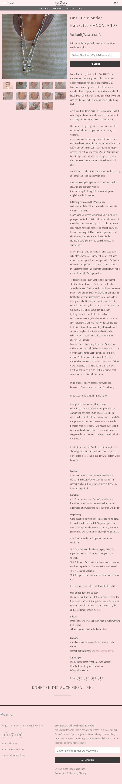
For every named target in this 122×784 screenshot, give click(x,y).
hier (98, 609)
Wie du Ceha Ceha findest (14, 755)
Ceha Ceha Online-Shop (74, 768)
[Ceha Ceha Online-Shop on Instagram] (13, 735)
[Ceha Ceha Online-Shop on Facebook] (5, 735)
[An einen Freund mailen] (100, 678)
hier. (116, 585)
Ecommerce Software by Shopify (70, 773)
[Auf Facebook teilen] (86, 678)
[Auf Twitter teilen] (79, 678)
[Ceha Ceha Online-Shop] (61, 3)
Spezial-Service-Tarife (103, 650)
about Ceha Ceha (10, 743)
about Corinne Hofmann (13, 749)
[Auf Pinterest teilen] (93, 678)
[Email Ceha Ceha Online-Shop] (21, 735)
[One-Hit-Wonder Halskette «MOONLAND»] (34, 46)
